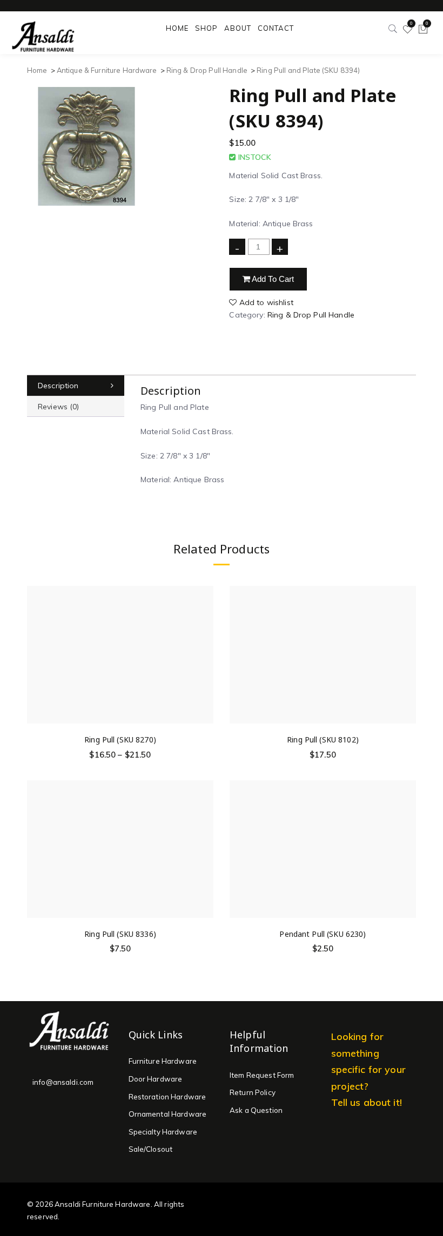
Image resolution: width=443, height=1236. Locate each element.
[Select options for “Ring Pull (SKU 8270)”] (205, 642)
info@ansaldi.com (62, 1082)
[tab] (75, 385)
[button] (407, 642)
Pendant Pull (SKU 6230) (322, 934)
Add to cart (272, 278)
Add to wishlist (265, 302)
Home (37, 70)
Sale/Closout (151, 1149)
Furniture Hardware (163, 1061)
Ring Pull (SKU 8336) (120, 934)
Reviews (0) (58, 406)
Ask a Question (256, 1110)
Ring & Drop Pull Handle (206, 70)
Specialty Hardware (163, 1131)
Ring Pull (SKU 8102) (323, 739)
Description (58, 385)
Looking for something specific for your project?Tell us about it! (368, 1069)
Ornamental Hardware (168, 1114)
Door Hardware (156, 1079)
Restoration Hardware (167, 1096)
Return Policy (253, 1092)
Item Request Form (262, 1075)
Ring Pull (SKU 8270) (120, 739)
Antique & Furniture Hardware (107, 70)
